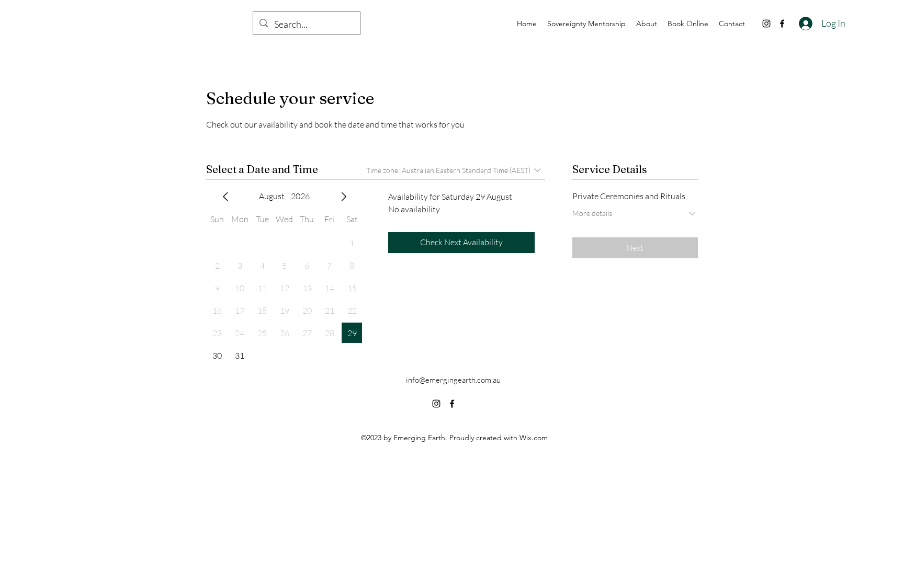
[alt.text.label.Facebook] (782, 23)
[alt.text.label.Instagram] (766, 23)
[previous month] (225, 196)
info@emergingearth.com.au (453, 380)
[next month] (343, 196)
